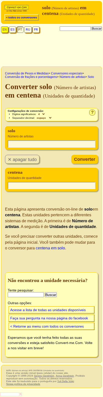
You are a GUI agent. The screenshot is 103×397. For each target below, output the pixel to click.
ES (12, 29)
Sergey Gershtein (44, 375)
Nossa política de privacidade (23, 384)
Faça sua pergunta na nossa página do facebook (49, 318)
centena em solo (50, 248)
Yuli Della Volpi (65, 381)
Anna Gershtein (65, 375)
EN (4, 29)
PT (20, 29)
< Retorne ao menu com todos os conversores (47, 326)
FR (36, 29)
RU (28, 29)
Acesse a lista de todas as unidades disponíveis (48, 310)
